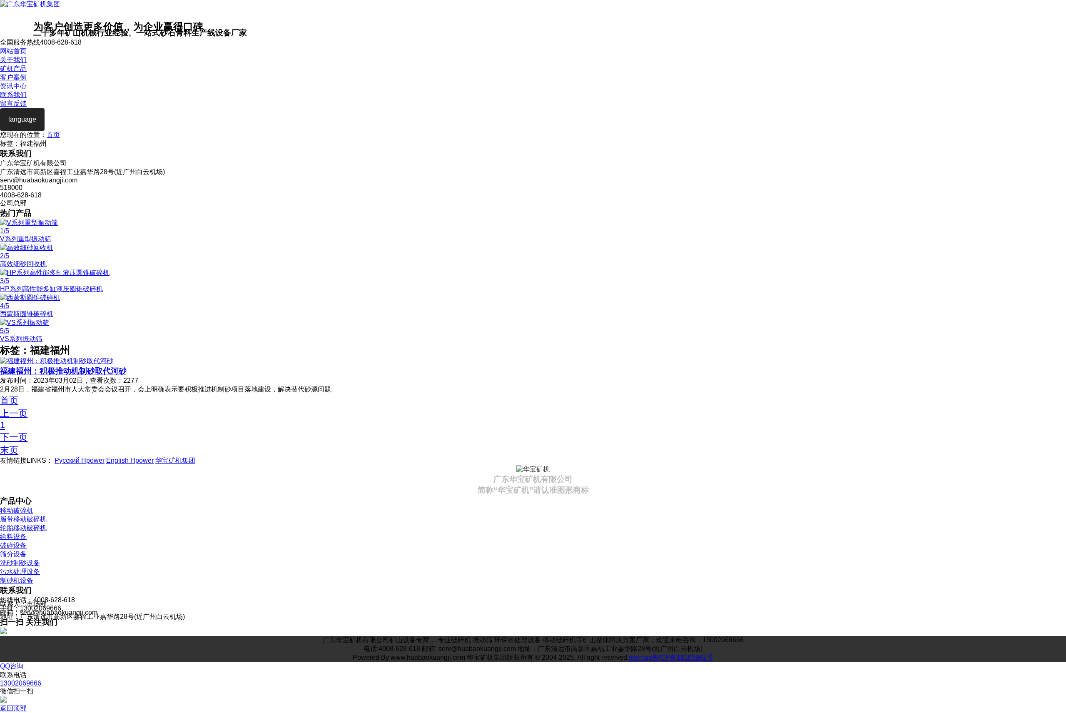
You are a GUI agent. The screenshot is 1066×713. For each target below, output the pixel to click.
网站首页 (13, 51)
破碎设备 (13, 545)
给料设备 (13, 536)
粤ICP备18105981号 (682, 657)
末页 (9, 450)
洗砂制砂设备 (20, 562)
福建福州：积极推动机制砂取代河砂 (63, 370)
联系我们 (13, 94)
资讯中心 (13, 86)
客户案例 (13, 77)
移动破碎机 (16, 510)
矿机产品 (13, 68)
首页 (53, 134)
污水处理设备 (20, 571)
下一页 (13, 437)
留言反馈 (13, 103)
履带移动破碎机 (23, 519)
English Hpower (130, 460)
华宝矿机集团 (175, 460)
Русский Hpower (80, 460)
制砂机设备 (16, 580)
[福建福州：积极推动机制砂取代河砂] (56, 360)
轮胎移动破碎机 (23, 527)
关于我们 (13, 59)
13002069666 (20, 683)
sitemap (640, 657)
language (22, 119)
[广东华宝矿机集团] (30, 3)
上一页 (13, 413)
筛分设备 (13, 554)
